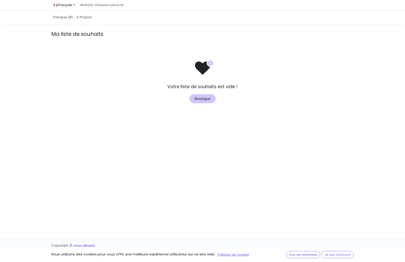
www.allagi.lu (84, 245)
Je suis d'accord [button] (337, 254)
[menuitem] (63, 17)
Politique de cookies (233, 254)
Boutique (202, 98)
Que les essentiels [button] (303, 254)
